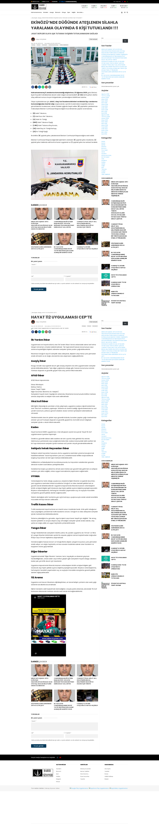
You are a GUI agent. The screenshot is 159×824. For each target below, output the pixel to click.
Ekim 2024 (104, 132)
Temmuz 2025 (105, 116)
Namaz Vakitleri (84, 771)
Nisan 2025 (104, 122)
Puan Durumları (84, 776)
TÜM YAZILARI (93, 39)
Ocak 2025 (104, 127)
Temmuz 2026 (105, 96)
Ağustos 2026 (105, 94)
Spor (68, 12)
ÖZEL (102, 159)
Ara (102, 38)
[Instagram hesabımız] (122, 1)
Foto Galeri (104, 150)
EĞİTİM (103, 145)
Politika (103, 162)
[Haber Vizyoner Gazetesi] (38, 9)
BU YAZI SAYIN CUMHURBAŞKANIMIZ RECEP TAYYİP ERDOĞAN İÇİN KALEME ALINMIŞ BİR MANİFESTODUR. (112, 77)
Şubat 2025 (104, 125)
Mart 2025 (104, 123)
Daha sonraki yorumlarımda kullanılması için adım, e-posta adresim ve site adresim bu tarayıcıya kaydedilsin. (62, 283)
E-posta (68, 276)
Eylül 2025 (104, 113)
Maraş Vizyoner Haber (52, 788)
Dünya (64, 12)
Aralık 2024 (104, 129)
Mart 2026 (104, 103)
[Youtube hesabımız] (125, 1)
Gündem (45, 12)
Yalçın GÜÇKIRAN (41, 39)
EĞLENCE (103, 146)
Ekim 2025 (104, 111)
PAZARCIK (104, 160)
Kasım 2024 (104, 130)
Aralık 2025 (104, 108)
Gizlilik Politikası (109, 776)
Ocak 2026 (104, 106)
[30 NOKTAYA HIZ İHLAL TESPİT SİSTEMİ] (105, 305)
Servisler (79, 12)
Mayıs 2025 (104, 120)
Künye (106, 774)
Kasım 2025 (104, 110)
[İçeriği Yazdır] (49, 87)
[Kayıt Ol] (122, 12)
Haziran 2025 (105, 118)
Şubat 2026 (104, 104)
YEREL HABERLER (64, 45)
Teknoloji (103, 169)
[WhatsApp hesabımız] (127, 1)
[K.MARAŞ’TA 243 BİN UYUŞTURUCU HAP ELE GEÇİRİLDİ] (87, 239)
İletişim (107, 779)
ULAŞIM (103, 171)
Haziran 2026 (105, 97)
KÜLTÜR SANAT (105, 157)
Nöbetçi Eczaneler (85, 769)
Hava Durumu (84, 774)
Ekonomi (57, 12)
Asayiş (52, 12)
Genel (38, 45)
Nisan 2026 (104, 101)
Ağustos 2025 (105, 115)
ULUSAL (103, 172)
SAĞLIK (103, 164)
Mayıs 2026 (104, 99)
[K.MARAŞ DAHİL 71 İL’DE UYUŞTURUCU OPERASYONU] (105, 286)
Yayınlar (82, 779)
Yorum (33, 264)
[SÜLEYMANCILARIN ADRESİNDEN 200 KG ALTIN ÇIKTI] (41, 239)
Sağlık (73, 12)
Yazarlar (107, 771)
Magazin (58, 779)
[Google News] (93, 87)
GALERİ (36, 1)
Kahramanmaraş (36, 12)
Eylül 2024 (104, 134)
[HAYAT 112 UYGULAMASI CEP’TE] (105, 278)
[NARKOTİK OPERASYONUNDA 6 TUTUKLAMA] (105, 295)
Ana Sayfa (107, 769)
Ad (32, 276)
